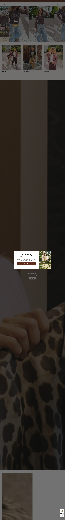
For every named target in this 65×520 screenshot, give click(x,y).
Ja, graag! (26, 263)
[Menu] (63, 509)
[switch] (62, 516)
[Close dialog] (50, 252)
